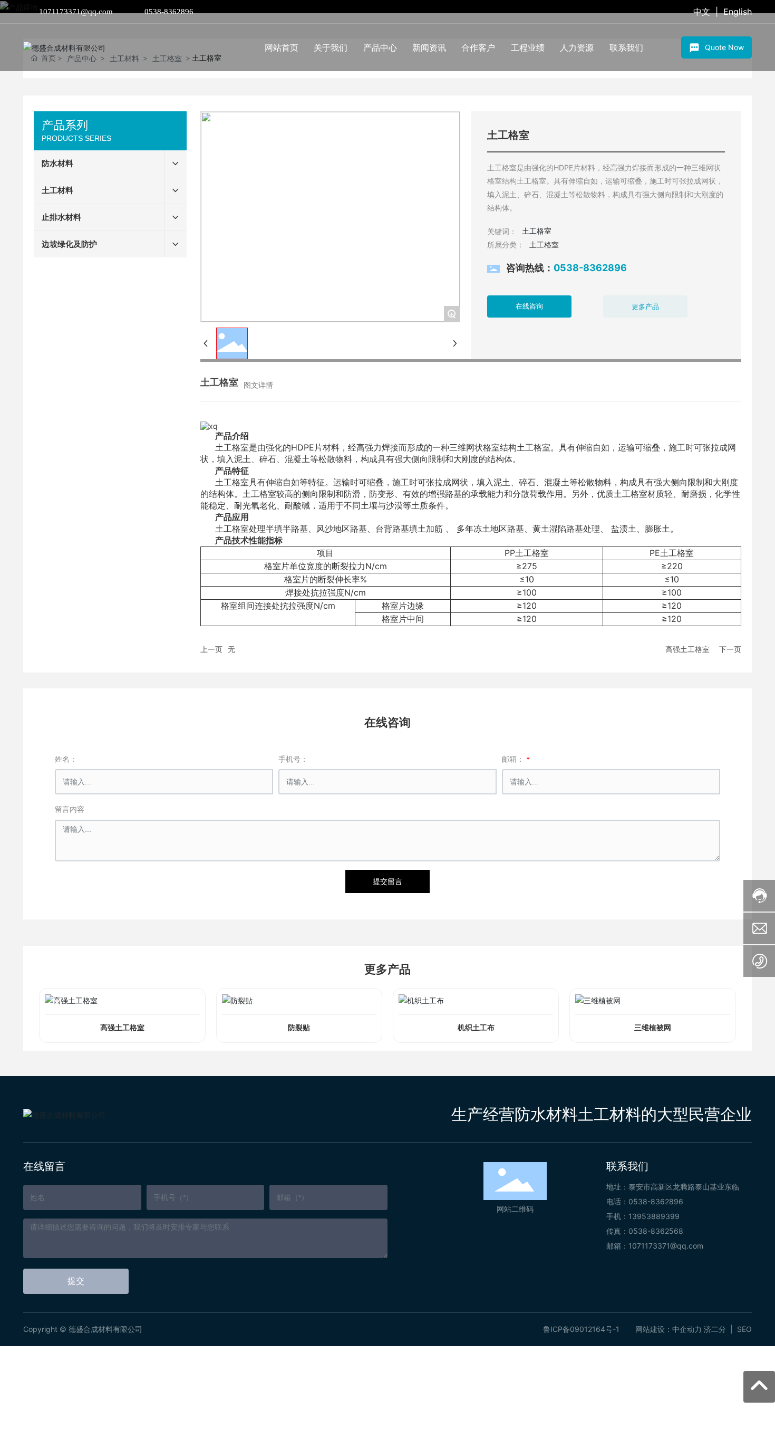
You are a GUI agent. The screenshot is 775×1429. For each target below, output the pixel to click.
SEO (744, 1329)
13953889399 (654, 1216)
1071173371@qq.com (76, 11)
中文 (701, 11)
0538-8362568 (655, 1230)
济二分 (715, 1329)
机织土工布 (476, 1028)
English (737, 11)
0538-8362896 (168, 11)
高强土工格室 (687, 649)
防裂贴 (299, 1028)
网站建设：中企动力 (668, 1329)
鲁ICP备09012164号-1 (581, 1329)
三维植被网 (652, 1028)
